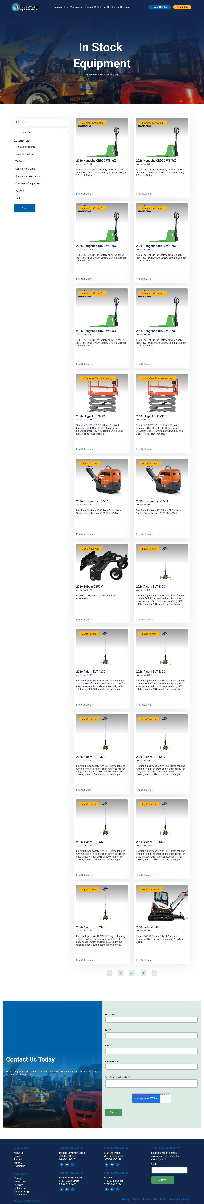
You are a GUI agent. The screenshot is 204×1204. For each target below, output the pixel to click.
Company (125, 7)
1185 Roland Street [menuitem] (69, 1181)
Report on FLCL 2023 (154, 1199)
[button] (27, 7)
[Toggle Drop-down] (67, 7)
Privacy (125, 1199)
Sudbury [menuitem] (108, 1177)
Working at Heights (25, 146)
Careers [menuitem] (18, 1156)
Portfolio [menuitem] (18, 1159)
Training (89, 7)
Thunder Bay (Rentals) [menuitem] (70, 1177)
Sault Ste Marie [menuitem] (112, 1152)
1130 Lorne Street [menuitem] (113, 1181)
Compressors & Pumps (27, 176)
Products (75, 7)
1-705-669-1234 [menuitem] (112, 1184)
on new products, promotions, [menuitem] (166, 1156)
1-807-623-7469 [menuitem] (67, 1184)
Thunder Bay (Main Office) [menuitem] (72, 1152)
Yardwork (20, 161)
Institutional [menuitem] (20, 1188)
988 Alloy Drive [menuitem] (67, 1156)
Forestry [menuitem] (18, 1184)
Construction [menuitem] (20, 1181)
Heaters (19, 190)
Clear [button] (24, 208)
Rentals (98, 7)
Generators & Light (25, 168)
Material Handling (24, 154)
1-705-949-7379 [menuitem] (112, 1159)
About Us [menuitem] (18, 1152)
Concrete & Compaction (27, 183)
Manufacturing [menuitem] (21, 1191)
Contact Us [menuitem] (19, 1166)
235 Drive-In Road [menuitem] (113, 1156)
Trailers (19, 198)
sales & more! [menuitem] (158, 1159)
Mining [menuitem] (17, 1178)
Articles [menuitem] (18, 1162)
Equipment (59, 7)
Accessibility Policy (179, 1199)
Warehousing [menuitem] (20, 1194)
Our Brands (113, 7)
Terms (136, 1199)
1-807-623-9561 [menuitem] (67, 1159)
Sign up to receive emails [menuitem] (164, 1152)
